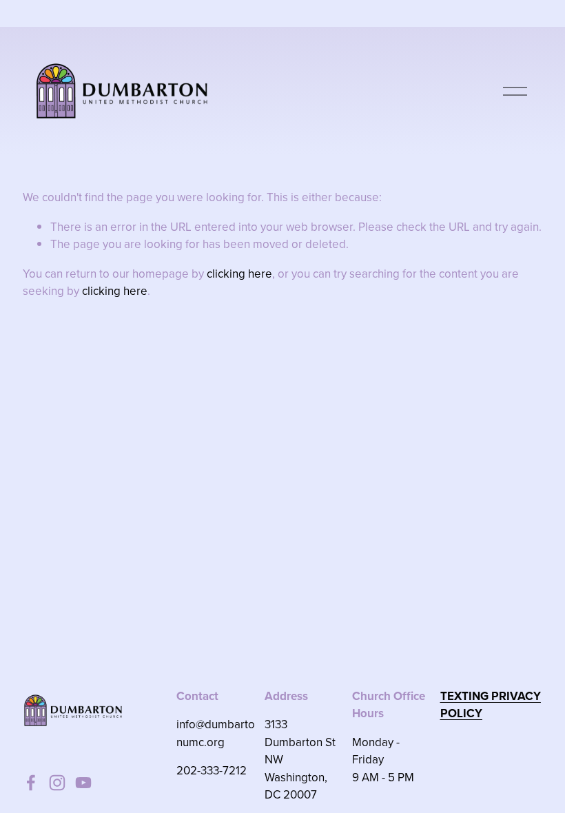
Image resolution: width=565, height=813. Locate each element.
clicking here (239, 273)
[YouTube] (83, 782)
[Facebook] (31, 782)
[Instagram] (57, 782)
